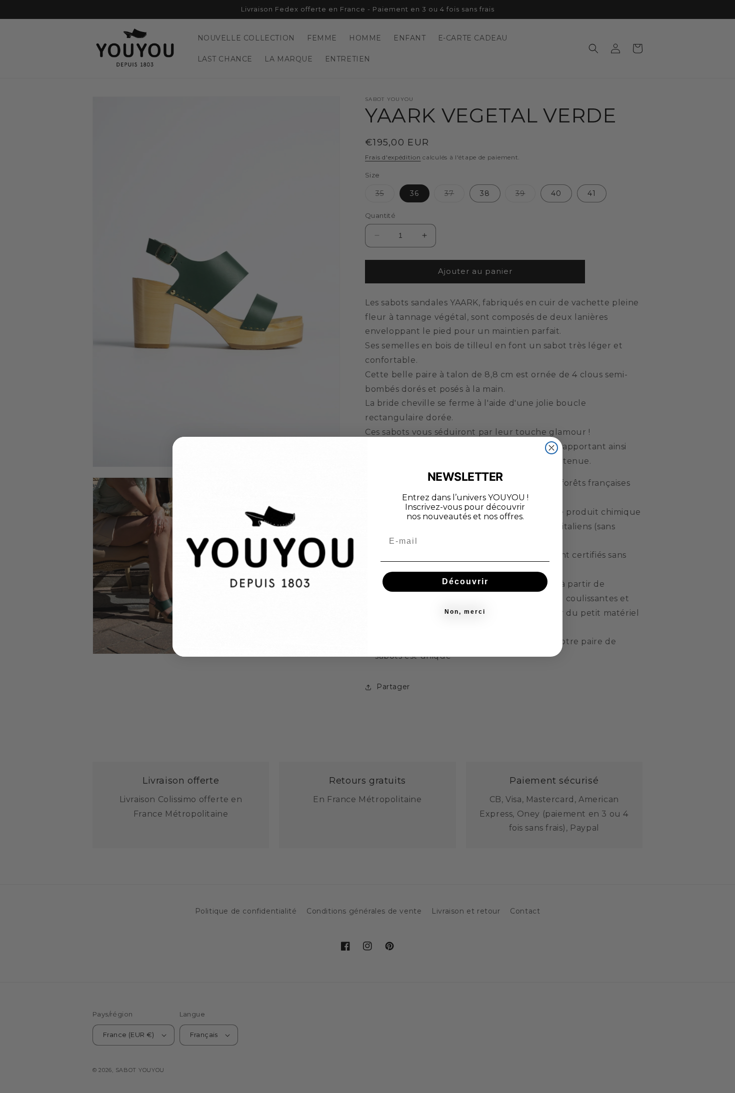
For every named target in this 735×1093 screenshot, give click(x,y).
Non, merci (465, 611)
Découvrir (465, 581)
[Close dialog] (552, 448)
